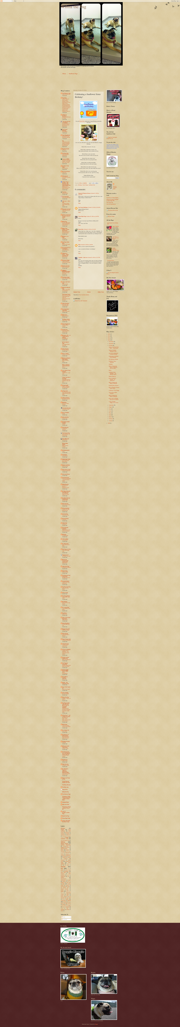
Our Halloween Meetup (113, 359)
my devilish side (65, 887)
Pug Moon (64, 613)
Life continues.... (65, 455)
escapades (67, 861)
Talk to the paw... (66, 303)
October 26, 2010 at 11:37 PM (94, 257)
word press (64, 519)
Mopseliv (64, 534)
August (110, 407)
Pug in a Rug (64, 760)
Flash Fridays (85, 185)
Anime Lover (64, 614)
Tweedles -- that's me (82, 257)
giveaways (66, 871)
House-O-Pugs (65, 518)
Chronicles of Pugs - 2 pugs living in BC (66, 808)
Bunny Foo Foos (65, 315)
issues (69, 880)
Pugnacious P (65, 555)
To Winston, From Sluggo (114, 390)
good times (63, 872)
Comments (64, 919)
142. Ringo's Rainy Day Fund (66, 345)
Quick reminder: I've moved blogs (66, 435)
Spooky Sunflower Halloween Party (115, 249)
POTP (63, 451)
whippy (68, 909)
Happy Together (115, 226)
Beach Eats (64, 724)
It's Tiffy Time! (65, 543)
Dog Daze (64, 402)
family (62, 862)
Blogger (96, 1024)
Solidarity (111, 364)
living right (68, 882)
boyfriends (67, 853)
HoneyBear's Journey (65, 677)
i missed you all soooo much (65, 645)
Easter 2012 (64, 562)
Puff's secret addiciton (66, 659)
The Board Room (110, 260)
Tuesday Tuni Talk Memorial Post (65, 510)
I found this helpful (65, 630)
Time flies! (64, 238)
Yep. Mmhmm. (65, 540)
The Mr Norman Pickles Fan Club (66, 782)
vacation (67, 906)
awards (67, 849)
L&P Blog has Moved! (66, 567)
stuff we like (68, 903)
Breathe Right (65, 500)
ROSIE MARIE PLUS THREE (65, 670)
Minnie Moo (81, 121)
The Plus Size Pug (66, 586)
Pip (63, 140)
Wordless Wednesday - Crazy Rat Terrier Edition (66, 479)
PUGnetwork (65, 176)
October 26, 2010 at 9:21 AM (90, 229)
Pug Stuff (64, 742)
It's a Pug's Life (65, 730)
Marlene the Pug (65, 265)
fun (62, 868)
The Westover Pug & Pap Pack (66, 576)
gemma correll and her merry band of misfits (66, 216)
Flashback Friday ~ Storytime (113, 362)
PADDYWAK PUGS (66, 459)
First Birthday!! (65, 338)
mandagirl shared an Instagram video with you (66, 380)
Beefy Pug (64, 221)
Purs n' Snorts (65, 353)
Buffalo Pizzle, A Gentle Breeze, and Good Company (66, 187)
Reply (79, 203)
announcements (64, 848)
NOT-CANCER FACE (66, 278)
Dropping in (64, 524)
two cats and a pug (66, 408)
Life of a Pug (65, 592)
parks (68, 890)
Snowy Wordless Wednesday (65, 155)
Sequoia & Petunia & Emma (84, 193)
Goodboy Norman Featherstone (66, 498)
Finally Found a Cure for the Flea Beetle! (66, 530)
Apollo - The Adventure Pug (65, 683)
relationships (63, 900)
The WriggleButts (66, 596)
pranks (62, 895)
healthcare (63, 876)
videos (62, 908)
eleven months (65, 284)
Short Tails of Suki (66, 469)
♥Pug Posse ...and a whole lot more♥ (66, 716)
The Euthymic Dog (66, 93)
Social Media (64, 131)
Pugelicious (65, 759)
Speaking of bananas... (64, 429)
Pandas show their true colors (65, 273)
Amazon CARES (65, 159)
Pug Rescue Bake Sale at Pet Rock (65, 737)
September (111, 405)
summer (63, 904)
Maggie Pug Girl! (66, 629)
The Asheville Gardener (65, 528)
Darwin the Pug (65, 816)
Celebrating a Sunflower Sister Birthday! (113, 357)
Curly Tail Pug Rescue (111, 204)
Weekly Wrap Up (112, 376)
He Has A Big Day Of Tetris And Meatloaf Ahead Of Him (66, 223)
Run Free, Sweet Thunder (65, 404)
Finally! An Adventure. (66, 470)
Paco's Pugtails (65, 412)
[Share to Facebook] (96, 183)
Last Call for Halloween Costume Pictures (113, 354)
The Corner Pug (110, 202)
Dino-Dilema (64, 439)
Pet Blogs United (66, 319)
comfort (63, 857)
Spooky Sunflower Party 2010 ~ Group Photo (114, 348)
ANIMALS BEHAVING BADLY (66, 271)
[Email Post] (90, 183)
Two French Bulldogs (83, 207)
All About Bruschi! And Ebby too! (66, 492)
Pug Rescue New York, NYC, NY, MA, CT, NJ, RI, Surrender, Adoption (66, 705)
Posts (63, 917)
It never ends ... (65, 418)
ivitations (64, 881)
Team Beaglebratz (66, 135)
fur (68, 868)
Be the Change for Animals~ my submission (112, 379)
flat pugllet (67, 865)
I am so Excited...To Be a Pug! (66, 812)
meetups (67, 885)
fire (61, 865)
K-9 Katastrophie (65, 450)
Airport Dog (64, 570)
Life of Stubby (65, 692)
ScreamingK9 (65, 385)
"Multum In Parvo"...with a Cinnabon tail (65, 254)
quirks (67, 899)
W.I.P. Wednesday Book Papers (65, 461)
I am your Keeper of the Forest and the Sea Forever (66, 125)
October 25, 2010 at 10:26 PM (94, 207)
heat (68, 876)
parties (62, 891)
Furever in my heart (66, 354)
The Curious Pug (66, 433)
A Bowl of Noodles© (64, 115)
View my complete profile (115, 187)
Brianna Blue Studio (65, 444)
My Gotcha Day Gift (66, 398)
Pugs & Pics (65, 789)
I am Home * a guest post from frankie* (115, 238)
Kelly (79, 244)
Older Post (101, 292)
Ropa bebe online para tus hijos (65, 331)
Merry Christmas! (65, 267)
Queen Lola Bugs (66, 465)
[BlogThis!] (93, 183)
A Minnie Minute (65, 397)
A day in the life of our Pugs (66, 378)
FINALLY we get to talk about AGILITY (65, 387)
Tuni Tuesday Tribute (66, 504)
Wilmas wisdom (64, 843)
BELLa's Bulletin (66, 364)
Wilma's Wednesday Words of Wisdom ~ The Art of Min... (113, 367)
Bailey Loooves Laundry (65, 446)
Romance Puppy (65, 260)
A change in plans (65, 765)
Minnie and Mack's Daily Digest (66, 359)
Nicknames (64, 836)
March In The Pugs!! (66, 244)
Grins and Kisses (66, 474)
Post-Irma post (65, 168)
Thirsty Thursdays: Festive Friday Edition (66, 726)
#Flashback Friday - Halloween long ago (66, 137)
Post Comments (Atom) (84, 294)
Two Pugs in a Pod (66, 549)
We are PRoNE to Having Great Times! (114, 388)
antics (62, 849)
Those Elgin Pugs (82, 216)
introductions (63, 880)
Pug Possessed (65, 148)
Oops (63, 218)
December (111, 341)
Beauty (63, 413)
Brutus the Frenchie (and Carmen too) (65, 560)
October (111, 345)
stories (62, 903)
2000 (109, 423)
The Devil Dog (65, 153)
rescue (69, 900)
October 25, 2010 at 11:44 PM (93, 216)
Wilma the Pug (73, 6)
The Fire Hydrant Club (65, 840)
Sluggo (66, 837)
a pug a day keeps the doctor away (66, 821)
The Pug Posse (65, 477)
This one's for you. (65, 515)
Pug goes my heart (66, 209)
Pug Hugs (64, 97)
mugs (68, 886)
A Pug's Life (65, 391)
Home (64, 74)
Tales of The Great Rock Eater (66, 618)
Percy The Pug (65, 697)
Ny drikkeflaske (65, 535)
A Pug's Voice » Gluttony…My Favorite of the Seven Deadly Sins (66, 183)
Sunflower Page (73, 74)
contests (66, 858)
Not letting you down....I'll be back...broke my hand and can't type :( (66, 719)
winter (62, 910)
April (110, 414)
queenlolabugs (65, 466)
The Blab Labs (65, 787)
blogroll (62, 853)
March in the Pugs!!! (66, 689)
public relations (64, 896)
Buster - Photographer (65, 673)
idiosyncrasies (63, 878)
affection (67, 847)
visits (67, 908)
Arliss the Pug (65, 417)
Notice (110, 370)
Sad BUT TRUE (65, 748)
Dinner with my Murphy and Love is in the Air (113, 399)
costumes (62, 860)
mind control (63, 886)
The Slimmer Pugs (66, 794)
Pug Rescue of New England (65, 735)
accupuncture (65, 846)
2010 (109, 340)
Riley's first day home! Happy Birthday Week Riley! (66, 393)
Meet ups (69, 834)
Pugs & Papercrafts (66, 639)
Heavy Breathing (65, 623)
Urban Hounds (65, 348)
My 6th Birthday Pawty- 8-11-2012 (65, 494)
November (111, 343)
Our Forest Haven (66, 171)
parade (62, 890)
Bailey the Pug (65, 791)
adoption (62, 847)
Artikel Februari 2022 (66, 94)
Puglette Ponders (66, 741)
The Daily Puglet (65, 277)
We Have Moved (65, 350)
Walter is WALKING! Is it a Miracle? (66, 290)
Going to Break (65, 193)
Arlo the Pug (65, 514)
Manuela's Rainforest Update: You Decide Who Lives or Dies (66, 161)
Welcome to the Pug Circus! (65, 747)
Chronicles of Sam (65, 409)
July (110, 409)
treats (69, 905)
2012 (109, 336)
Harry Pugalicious (66, 323)
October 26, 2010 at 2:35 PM (87, 244)
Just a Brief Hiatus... (66, 249)
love (63, 883)
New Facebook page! (66, 197)
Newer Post (76, 292)
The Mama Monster (66, 784)
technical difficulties (64, 905)
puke (63, 899)
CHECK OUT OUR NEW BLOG (65, 583)
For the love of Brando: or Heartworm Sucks (65, 486)
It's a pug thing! (65, 607)
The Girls (64, 192)
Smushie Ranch (65, 581)
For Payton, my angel (66, 556)
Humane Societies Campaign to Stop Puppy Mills (112, 200)
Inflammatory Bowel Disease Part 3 (66, 774)
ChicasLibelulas (65, 508)
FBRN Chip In (65, 619)
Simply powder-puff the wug (65, 658)
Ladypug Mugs (65, 802)
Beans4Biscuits (65, 438)
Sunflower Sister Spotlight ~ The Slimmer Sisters (112, 373)
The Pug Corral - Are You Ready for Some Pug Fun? (66, 753)
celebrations (68, 855)
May (110, 412)
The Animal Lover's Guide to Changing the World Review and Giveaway (66, 144)
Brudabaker (64, 601)
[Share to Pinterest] (97, 183)
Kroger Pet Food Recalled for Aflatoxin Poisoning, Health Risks (66, 710)
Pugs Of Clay (65, 633)
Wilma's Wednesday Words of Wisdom (113, 383)
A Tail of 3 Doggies (66, 649)
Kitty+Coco (64, 314)
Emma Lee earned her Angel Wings (65, 232)
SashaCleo (64, 454)
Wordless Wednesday (66, 844)
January (111, 420)
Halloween (63, 834)
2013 (109, 334)
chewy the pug (65, 643)
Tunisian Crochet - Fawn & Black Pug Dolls (65, 204)
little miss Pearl (65, 804)
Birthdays (80, 185)
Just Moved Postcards (66, 640)
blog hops (67, 852)
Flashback (67, 832)
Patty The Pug (65, 764)
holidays (62, 877)
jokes (68, 881)
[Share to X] (95, 183)
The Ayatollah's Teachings (65, 310)
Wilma (63, 842)
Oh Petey (64, 149)
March (110, 416)
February (111, 418)
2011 (109, 338)
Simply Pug (64, 329)
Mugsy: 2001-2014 (65, 311)
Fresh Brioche (65, 427)
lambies (62, 882)
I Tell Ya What (65, 539)
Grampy (67, 833)
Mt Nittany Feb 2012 (66, 577)
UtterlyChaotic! (65, 484)
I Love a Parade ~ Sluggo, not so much (113, 402)
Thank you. (64, 172)
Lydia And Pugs (65, 566)
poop (68, 894)
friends (63, 866)
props (67, 895)
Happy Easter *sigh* (66, 320)
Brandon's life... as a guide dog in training (66, 336)
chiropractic (65, 856)
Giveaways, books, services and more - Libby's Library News (66, 798)
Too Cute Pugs (65, 196)
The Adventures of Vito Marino (66, 248)
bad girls (62, 851)
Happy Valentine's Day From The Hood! (66, 262)
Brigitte (62, 829)
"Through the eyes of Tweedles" (66, 122)
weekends (63, 909)
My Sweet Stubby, (65, 693)
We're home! (64, 731)
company (69, 857)
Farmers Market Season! (65, 326)
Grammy (62, 833)
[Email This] (92, 183)
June (110, 411)
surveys (68, 904)
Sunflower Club (92, 185)
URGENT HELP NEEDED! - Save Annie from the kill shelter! (65, 652)
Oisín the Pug (65, 503)
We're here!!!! (64, 256)
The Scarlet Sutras (66, 294)
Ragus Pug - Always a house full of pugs (65, 229)
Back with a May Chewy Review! (65, 305)
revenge (64, 901)
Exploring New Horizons (113, 385)
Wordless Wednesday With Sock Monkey (66, 666)
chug (70, 856)
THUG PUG (64, 523)
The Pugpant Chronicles (65, 664)
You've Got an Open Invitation (113, 393)
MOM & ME (64, 679)
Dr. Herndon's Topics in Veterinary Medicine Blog (65, 770)
